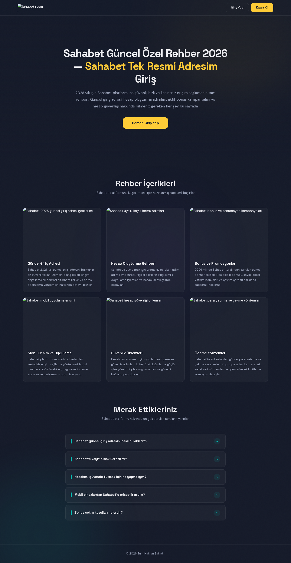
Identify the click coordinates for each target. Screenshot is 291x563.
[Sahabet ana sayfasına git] (35, 8)
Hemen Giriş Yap (145, 123)
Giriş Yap (237, 7)
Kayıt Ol (262, 7)
